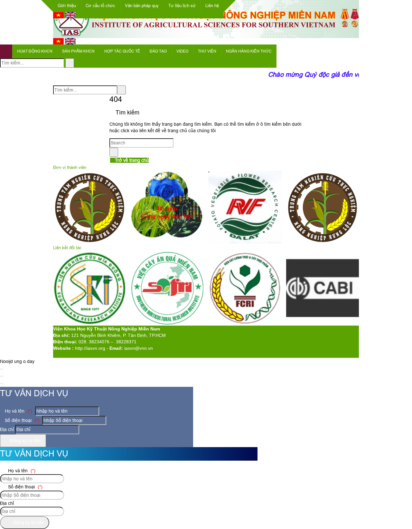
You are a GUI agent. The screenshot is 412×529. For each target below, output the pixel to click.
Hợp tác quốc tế (122, 51)
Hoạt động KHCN (34, 51)
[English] (70, 16)
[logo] (206, 34)
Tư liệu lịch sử (182, 5)
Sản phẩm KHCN (78, 51)
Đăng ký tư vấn (25, 440)
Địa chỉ (7, 429)
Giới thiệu (67, 5)
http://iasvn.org (90, 348)
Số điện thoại (21, 420)
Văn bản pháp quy (142, 5)
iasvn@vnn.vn (138, 348)
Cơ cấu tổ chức (100, 5)
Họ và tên (18, 411)
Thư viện (207, 51)
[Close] (1, 369)
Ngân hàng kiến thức (249, 51)
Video (182, 51)
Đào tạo (158, 51)
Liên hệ (212, 5)
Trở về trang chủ (131, 160)
